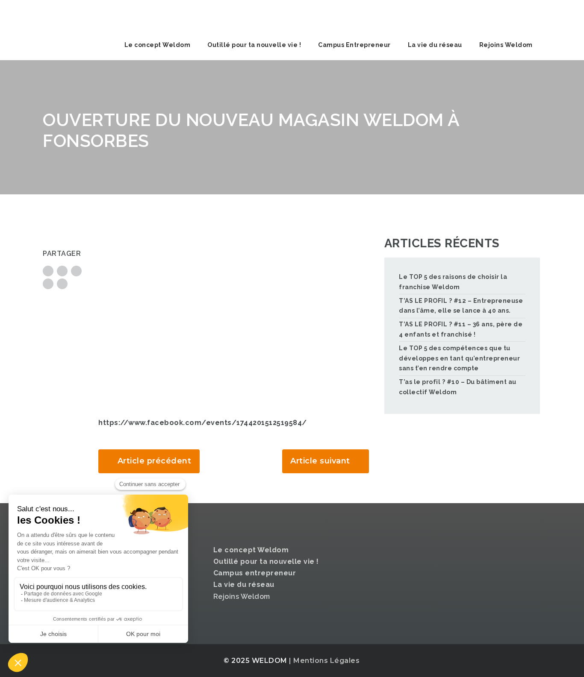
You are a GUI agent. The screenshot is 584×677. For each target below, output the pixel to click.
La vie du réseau (435, 44)
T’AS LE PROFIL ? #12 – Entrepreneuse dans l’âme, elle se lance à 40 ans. (461, 305)
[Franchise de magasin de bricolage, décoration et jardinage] (107, 15)
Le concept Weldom (157, 44)
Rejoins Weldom (506, 44)
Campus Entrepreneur (354, 44)
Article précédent (155, 461)
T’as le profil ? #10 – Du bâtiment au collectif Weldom (457, 387)
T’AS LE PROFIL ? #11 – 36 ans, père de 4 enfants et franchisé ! (460, 329)
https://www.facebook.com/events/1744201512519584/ (202, 423)
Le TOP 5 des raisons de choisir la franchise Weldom (453, 281)
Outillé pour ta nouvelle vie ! (254, 44)
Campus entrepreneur (254, 573)
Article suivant (320, 461)
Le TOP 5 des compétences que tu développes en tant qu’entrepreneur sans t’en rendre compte (459, 358)
